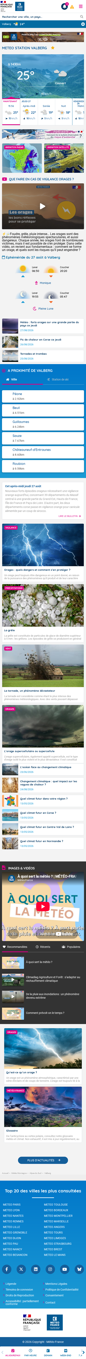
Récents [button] (45, 946)
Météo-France (55, 1342)
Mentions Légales (56, 1283)
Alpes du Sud (35, 1173)
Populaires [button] (73, 946)
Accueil (5, 1173)
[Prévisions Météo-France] (19, 6)
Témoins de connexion (19, 1289)
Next (83, 1352)
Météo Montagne (19, 1173)
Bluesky (79, 1269)
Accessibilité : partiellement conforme (22, 1302)
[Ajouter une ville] (83, 24)
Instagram (50, 1269)
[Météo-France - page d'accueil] (55, 1323)
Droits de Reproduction (20, 1295)
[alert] (72, 7)
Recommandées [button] (17, 946)
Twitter (21, 1269)
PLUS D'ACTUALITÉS (40, 1160)
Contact (50, 1302)
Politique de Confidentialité (61, 1289)
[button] (81, 6)
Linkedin (35, 1269)
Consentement (54, 1295)
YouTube (64, 1269)
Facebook (6, 1269)
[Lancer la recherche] (82, 16)
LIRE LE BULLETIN (68, 516)
